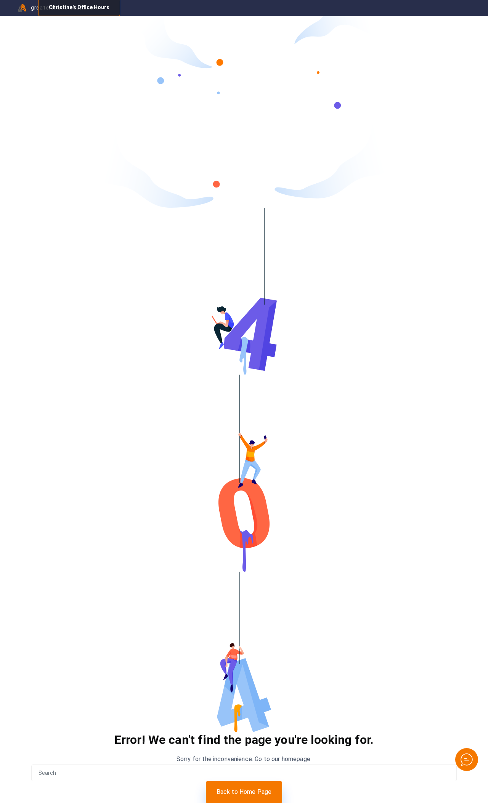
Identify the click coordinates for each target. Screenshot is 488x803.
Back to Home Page (244, 791)
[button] (466, 759)
